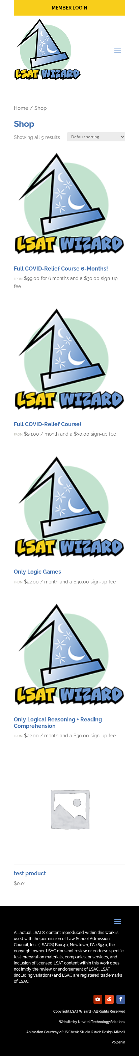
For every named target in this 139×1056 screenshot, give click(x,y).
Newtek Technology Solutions (101, 1022)
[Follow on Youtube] (97, 999)
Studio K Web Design (96, 1032)
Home (21, 108)
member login (69, 8)
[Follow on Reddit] (109, 999)
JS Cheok (71, 1032)
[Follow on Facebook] (120, 999)
